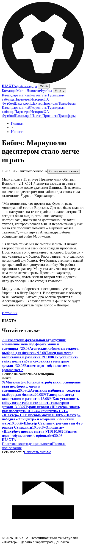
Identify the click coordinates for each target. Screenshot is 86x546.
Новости (33, 91)
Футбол (46, 91)
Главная (17, 123)
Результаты (38, 95)
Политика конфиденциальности (27, 444)
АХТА (9, 440)
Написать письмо (37, 452)
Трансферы (67, 103)
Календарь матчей (16, 95)
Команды (9, 91)
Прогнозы (50, 103)
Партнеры (22, 99)
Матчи (21, 91)
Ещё (59, 91)
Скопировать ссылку (63, 171)
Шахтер (36, 103)
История (37, 99)
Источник (9, 313)
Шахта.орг (22, 103)
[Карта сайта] (43, 535)
